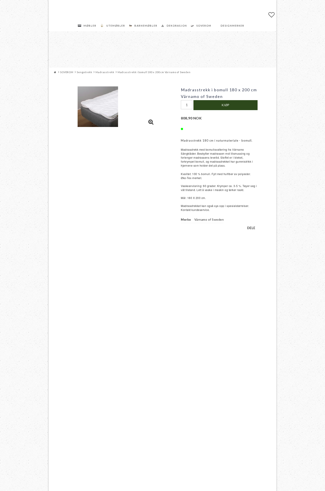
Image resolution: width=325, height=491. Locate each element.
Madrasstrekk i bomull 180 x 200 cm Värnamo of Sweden (154, 72)
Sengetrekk (84, 72)
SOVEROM (203, 25)
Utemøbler (115, 25)
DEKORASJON (177, 25)
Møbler (90, 25)
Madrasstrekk (105, 72)
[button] (271, 14)
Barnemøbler (145, 25)
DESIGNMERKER (232, 25)
